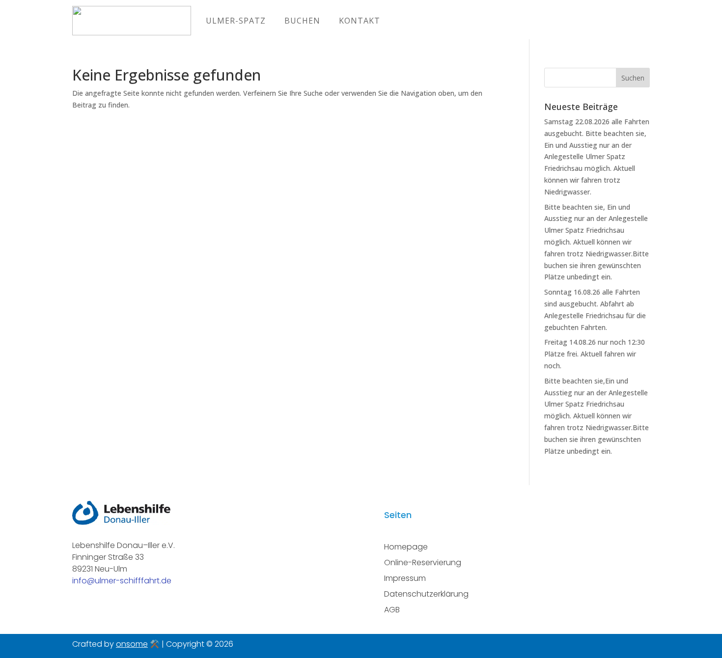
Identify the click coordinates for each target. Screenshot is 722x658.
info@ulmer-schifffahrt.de (121, 580)
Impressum (405, 578)
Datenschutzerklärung (426, 594)
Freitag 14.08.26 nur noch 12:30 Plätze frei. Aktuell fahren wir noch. (594, 353)
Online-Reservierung (422, 562)
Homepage (406, 546)
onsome (132, 644)
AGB (392, 609)
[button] (21, 636)
